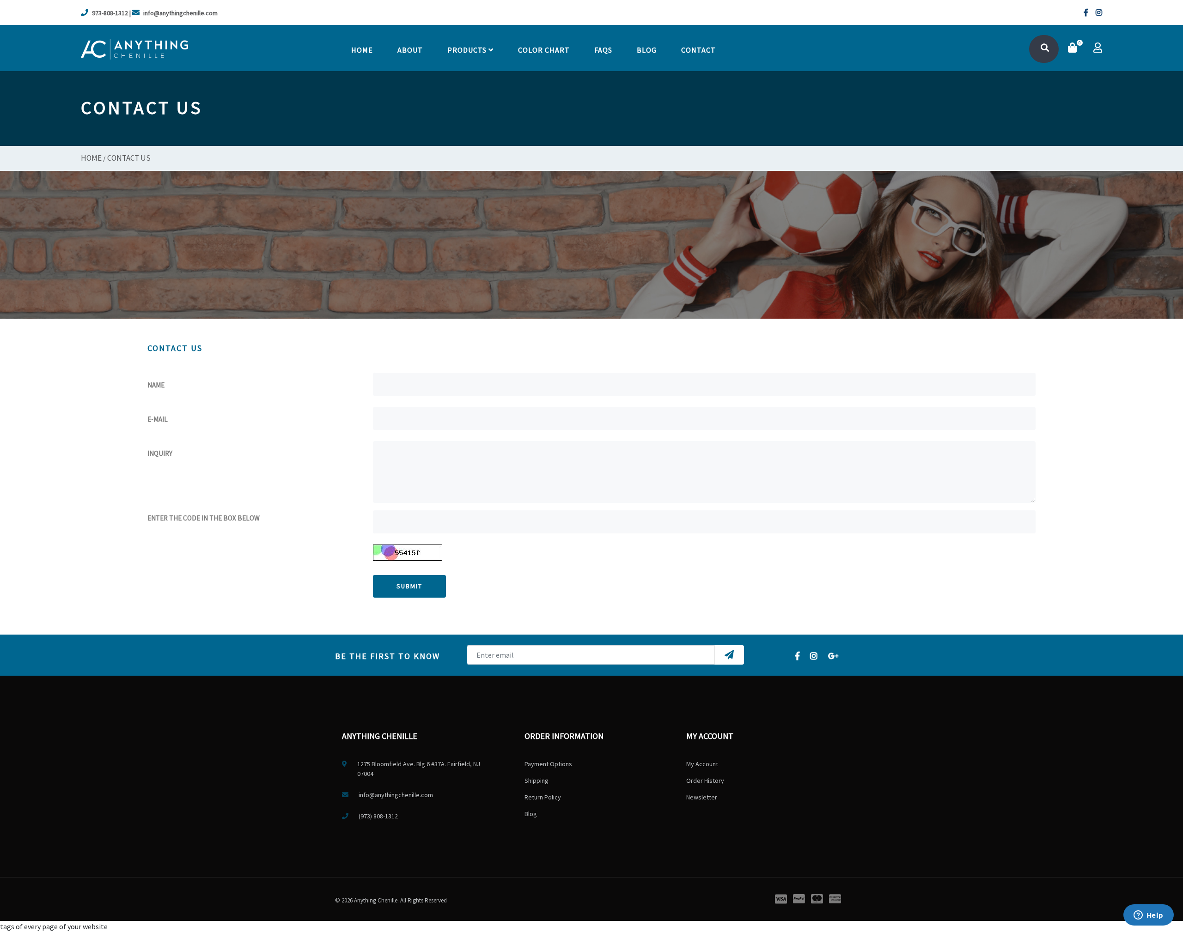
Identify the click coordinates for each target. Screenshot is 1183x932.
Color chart (544, 49)
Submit (409, 586)
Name (156, 385)
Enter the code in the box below (203, 518)
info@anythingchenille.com (180, 13)
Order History (705, 780)
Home (362, 49)
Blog (647, 49)
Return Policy (542, 797)
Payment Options (548, 764)
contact (698, 49)
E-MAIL (157, 419)
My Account (702, 764)
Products (467, 49)
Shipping (536, 780)
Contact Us (129, 158)
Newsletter (701, 797)
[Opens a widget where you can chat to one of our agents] (1148, 915)
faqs (603, 49)
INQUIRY (159, 453)
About (410, 49)
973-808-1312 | (111, 13)
